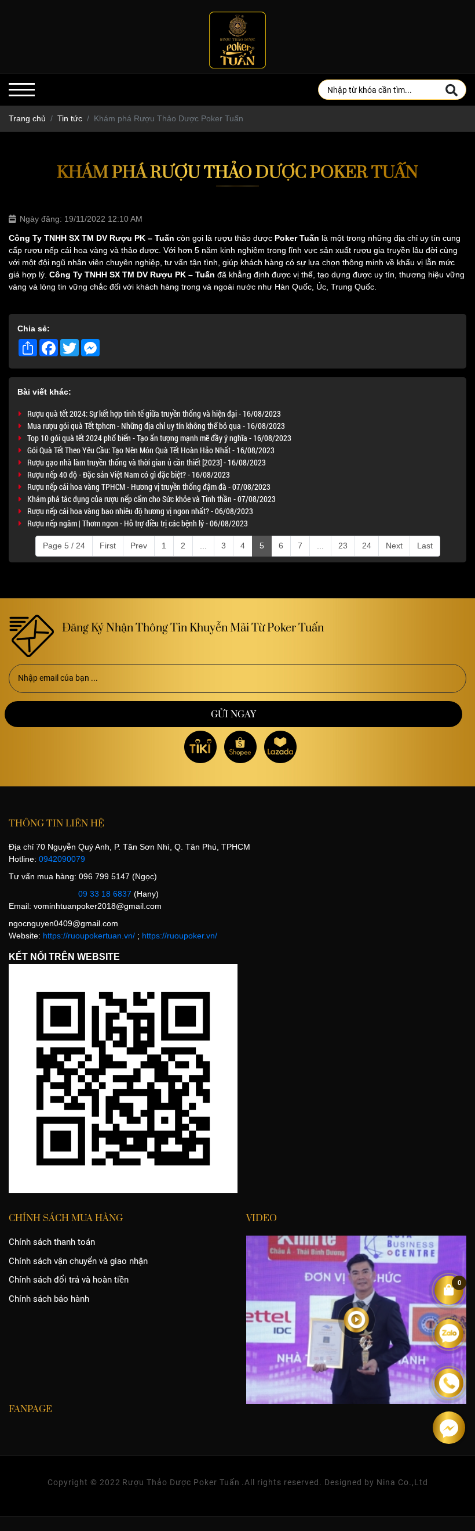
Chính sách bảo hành (49, 1299)
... (203, 545)
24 (366, 545)
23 (343, 545)
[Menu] (22, 89)
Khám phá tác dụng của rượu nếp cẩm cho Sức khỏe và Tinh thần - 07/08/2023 (151, 498)
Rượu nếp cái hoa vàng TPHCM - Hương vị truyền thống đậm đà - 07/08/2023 (149, 486)
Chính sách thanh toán (52, 1242)
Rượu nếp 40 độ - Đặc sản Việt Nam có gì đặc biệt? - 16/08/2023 (128, 474)
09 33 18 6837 (104, 893)
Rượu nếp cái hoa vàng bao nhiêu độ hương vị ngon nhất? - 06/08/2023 (140, 511)
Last (425, 545)
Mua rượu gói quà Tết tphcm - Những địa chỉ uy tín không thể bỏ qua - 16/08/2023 (156, 425)
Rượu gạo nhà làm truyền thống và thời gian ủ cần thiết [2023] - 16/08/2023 (146, 462)
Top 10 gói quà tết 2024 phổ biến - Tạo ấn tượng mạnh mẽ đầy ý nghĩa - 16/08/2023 (159, 437)
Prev (138, 545)
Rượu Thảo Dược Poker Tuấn (181, 1482)
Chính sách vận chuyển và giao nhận (78, 1261)
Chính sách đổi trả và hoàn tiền (69, 1279)
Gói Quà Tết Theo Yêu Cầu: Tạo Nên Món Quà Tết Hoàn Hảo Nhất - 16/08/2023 (151, 450)
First (108, 545)
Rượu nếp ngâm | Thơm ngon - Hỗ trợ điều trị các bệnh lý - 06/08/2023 (137, 523)
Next (394, 545)
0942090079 (62, 859)
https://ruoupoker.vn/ (179, 935)
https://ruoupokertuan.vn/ (89, 935)
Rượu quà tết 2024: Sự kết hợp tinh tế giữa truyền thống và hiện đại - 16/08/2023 (154, 413)
